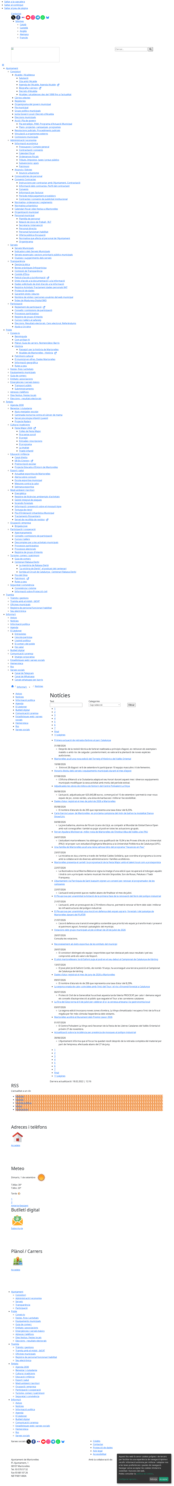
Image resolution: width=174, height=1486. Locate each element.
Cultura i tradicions (25, 1373)
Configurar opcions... (128, 1479)
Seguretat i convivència (27, 1396)
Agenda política (23, 1102)
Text (52, 701)
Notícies (39, 686)
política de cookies (144, 1473)
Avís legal (97, 1450)
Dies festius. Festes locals (28, 1337)
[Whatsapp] (43, 17)
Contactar (16, 13)
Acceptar (164, 1479)
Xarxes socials (22, 729)
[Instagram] (33, 17)
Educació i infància (25, 1376)
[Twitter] (13, 17)
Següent (24, 1205)
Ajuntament (17, 1291)
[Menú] (3, 64)
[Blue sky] (47, 17)
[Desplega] (29, 687)
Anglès (23, 31)
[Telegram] (38, 17)
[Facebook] (18, 17)
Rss (17, 726)
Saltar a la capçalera (14, 1)
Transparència (22, 1304)
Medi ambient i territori (27, 1383)
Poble (14, 1311)
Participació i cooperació (28, 1389)
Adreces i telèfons (24, 1334)
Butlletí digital (22, 709)
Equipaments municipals (28, 1321)
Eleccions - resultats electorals (30, 1340)
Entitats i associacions (26, 1327)
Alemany (24, 34)
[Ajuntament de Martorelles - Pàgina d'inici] (35, 54)
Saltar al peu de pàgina (16, 8)
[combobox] (105, 705)
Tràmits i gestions (24, 1347)
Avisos (18, 693)
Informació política (25, 700)
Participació (21, 1308)
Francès (24, 37)
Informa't (22, 686)
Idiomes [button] (19, 21)
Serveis (19, 1301)
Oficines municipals (25, 1353)
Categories (94, 701)
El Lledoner (21, 706)
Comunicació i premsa (26, 713)
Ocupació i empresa (25, 1386)
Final (56, 731)
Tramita (15, 1344)
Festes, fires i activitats (27, 1317)
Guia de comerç (23, 1324)
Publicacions (21, 1109)
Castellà (24, 27)
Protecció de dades (103, 1447)
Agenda (19, 703)
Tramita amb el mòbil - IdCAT (30, 1350)
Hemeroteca (21, 723)
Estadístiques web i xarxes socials (32, 1425)
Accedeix (15, 1145)
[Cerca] (150, 49)
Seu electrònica (23, 1360)
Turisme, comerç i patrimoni (29, 1393)
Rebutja (153, 1479)
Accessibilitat (99, 1454)
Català (23, 24)
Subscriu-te (17, 1228)
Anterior (15, 1205)
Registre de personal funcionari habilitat (36, 1357)
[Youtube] (28, 17)
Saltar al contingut (13, 4)
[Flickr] (23, 17)
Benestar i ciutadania (26, 1370)
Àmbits (14, 1363)
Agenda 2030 (22, 1366)
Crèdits (96, 1441)
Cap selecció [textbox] (96, 704)
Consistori (20, 1294)
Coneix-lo (20, 1314)
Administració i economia (28, 1298)
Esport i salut (22, 1380)
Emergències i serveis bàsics (30, 1330)
